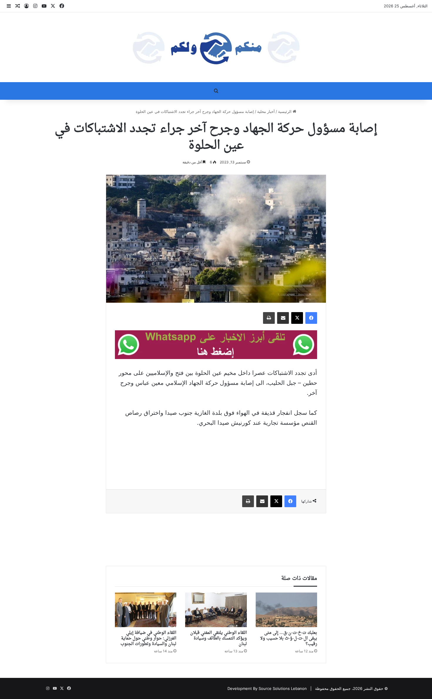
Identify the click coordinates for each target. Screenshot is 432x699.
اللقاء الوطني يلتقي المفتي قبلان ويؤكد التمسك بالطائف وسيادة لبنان (218, 638)
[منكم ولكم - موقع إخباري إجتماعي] (216, 47)
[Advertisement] (216, 454)
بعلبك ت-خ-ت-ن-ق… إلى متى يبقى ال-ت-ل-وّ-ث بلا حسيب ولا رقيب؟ (288, 638)
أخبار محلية (266, 111)
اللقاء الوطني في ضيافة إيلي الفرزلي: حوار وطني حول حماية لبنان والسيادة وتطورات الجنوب (148, 638)
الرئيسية (285, 111)
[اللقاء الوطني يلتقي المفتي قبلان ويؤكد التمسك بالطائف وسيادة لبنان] (216, 610)
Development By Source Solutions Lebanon (267, 688)
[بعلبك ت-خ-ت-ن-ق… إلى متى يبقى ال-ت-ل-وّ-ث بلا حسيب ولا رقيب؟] (286, 610)
